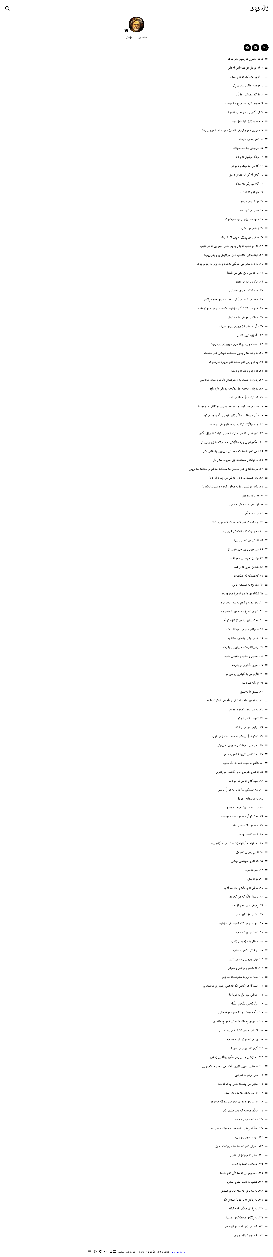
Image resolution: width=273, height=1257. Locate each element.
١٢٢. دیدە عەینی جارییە (248, 1137)
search (7, 8)
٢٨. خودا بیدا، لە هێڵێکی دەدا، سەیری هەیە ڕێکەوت (232, 299)
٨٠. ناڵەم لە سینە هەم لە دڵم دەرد (243, 763)
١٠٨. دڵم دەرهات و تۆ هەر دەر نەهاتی (240, 1012)
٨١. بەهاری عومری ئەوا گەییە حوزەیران (239, 772)
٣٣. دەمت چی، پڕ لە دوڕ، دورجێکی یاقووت (237, 344)
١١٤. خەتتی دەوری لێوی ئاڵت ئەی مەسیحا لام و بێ (232, 1066)
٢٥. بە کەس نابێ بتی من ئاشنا (245, 273)
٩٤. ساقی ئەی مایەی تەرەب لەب (243, 888)
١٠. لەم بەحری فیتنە (251, 139)
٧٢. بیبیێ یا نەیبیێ (251, 692)
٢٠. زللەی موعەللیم (251, 228)
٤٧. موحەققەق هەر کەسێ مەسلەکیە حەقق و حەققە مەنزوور (226, 469)
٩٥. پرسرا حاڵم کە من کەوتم (246, 897)
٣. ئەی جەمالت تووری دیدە (246, 77)
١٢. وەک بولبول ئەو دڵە (249, 157)
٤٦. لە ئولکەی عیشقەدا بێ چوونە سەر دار (238, 460)
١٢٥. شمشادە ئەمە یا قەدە (247, 1164)
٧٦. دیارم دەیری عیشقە (249, 727)
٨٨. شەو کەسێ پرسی (250, 834)
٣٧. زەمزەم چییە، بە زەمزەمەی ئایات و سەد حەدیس (231, 380)
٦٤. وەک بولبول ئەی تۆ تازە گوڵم (243, 620)
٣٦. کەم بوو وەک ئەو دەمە (247, 371)
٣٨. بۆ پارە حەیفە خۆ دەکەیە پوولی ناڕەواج (236, 389)
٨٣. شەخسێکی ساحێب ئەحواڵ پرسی (240, 790)
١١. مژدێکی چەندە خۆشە (248, 148)
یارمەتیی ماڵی (178, 1252)
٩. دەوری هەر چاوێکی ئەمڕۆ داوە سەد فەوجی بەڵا (232, 130)
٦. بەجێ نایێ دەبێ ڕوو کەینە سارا (242, 103)
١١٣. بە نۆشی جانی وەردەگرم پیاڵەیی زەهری (236, 1057)
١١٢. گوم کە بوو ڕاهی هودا (247, 1048)
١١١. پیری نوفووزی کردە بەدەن (245, 1039)
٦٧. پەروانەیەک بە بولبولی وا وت (243, 647)
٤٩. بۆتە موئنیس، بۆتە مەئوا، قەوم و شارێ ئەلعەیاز (232, 487)
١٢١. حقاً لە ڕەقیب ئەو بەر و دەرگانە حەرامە (236, 1128)
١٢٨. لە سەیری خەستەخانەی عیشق (242, 1191)
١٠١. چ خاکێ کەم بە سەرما (247, 950)
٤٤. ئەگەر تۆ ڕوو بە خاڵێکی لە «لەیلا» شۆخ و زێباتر (232, 442)
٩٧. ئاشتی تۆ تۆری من (249, 914)
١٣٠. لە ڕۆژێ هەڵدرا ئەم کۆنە (245, 1208)
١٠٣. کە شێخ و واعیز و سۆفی (245, 968)
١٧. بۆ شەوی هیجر (252, 201)
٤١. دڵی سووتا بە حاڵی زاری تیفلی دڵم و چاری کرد (233, 415)
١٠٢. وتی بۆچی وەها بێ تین (246, 959)
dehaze (266, 59)
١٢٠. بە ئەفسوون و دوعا (248, 1119)
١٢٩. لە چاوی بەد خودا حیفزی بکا (243, 1200)
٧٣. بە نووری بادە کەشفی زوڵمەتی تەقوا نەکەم (234, 700)
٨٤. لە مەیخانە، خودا (250, 799)
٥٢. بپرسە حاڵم (254, 513)
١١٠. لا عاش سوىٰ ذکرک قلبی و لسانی (241, 1030)
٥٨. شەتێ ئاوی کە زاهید (248, 567)
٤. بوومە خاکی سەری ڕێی (247, 85)
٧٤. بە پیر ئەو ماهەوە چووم (246, 709)
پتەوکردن (131, 1252)
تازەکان (141, 1252)
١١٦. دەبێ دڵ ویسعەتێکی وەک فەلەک (240, 1084)
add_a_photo (126, 30)
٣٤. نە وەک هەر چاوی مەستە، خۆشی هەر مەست (233, 353)
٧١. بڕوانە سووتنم (252, 683)
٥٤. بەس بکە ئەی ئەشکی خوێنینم (243, 531)
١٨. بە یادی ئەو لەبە (251, 210)
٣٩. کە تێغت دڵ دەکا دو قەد (246, 397)
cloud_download (247, 47)
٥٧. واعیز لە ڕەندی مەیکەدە (246, 558)
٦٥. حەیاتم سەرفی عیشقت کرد (244, 629)
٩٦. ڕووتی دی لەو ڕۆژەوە (247, 905)
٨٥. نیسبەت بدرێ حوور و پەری (244, 807)
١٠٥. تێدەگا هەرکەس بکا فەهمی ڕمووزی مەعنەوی (233, 986)
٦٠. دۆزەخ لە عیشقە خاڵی (247, 585)
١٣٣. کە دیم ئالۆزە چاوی (248, 1235)
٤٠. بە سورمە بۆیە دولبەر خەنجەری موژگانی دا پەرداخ (230, 406)
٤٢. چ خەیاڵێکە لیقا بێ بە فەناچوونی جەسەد (236, 424)
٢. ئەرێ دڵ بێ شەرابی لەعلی (245, 68)
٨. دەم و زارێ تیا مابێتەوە (247, 121)
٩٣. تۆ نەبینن (255, 879)
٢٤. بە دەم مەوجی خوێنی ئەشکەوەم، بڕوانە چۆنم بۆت (230, 264)
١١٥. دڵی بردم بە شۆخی (249, 1075)
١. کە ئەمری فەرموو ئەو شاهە (245, 59)
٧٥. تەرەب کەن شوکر (250, 718)
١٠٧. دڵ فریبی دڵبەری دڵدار (247, 1004)
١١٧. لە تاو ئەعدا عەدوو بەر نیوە (243, 1093)
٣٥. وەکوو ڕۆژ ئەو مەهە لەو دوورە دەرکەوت (236, 362)
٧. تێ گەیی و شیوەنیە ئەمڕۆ (245, 112)
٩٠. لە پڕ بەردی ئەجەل (249, 852)
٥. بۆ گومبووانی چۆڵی (249, 94)
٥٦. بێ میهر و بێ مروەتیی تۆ (245, 549)
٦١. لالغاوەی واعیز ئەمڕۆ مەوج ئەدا (242, 594)
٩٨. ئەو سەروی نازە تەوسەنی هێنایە (241, 923)
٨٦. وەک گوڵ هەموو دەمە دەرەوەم (242, 816)
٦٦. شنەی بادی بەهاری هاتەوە (245, 638)
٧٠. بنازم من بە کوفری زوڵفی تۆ (244, 674)
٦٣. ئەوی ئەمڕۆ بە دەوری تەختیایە (242, 611)
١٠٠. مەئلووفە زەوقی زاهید (247, 941)
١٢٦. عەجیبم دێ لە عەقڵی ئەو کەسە (241, 1173)
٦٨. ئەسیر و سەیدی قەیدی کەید (243, 656)
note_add (255, 47)
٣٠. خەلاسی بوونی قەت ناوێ (245, 317)
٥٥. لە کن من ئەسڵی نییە (248, 540)
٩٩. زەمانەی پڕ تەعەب (249, 932)
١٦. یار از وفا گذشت (251, 192)
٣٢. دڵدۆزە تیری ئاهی (250, 335)
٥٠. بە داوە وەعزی (252, 496)
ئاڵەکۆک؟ (150, 1252)
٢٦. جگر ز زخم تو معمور (248, 282)
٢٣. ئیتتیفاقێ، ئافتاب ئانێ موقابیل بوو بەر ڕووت (233, 255)
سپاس (121, 1252)
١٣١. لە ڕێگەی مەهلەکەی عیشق (244, 1217)
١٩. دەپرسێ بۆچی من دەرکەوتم (243, 219)
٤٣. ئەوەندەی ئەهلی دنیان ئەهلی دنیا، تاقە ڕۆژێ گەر (231, 433)
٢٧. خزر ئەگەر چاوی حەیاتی (246, 290)
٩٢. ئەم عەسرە (254, 870)
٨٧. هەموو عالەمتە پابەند (247, 825)
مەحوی (142, 37)
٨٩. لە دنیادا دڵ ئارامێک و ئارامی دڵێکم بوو (237, 843)
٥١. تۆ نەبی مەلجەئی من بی (246, 504)
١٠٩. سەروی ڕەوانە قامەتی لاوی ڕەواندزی (238, 1021)
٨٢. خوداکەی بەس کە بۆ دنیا (246, 781)
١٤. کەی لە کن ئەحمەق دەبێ (246, 175)
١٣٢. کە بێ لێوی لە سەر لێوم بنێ (243, 1226)
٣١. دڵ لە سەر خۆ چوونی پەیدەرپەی (240, 326)
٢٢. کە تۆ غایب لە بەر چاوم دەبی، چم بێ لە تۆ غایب (231, 246)
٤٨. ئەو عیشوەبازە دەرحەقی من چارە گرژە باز (235, 478)
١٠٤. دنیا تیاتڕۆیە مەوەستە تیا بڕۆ (242, 977)
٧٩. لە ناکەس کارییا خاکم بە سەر (243, 754)
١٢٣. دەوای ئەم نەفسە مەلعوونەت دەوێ (239, 1146)
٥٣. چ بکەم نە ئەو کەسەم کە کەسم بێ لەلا (237, 522)
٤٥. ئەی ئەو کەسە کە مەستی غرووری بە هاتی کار (233, 451)
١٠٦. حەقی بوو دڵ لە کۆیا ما (246, 995)
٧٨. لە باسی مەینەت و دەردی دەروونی (240, 745)
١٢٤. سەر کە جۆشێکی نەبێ (246, 1155)
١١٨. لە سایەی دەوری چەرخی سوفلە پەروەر (237, 1102)
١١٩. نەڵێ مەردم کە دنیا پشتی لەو (242, 1111)
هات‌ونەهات (163, 1252)
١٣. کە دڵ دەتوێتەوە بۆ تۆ (247, 166)
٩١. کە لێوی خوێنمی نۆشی (247, 861)
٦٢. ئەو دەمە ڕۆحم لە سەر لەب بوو (242, 603)
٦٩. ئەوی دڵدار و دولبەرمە (247, 665)
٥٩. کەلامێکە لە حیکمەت (248, 576)
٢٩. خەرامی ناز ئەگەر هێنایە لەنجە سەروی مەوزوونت (230, 308)
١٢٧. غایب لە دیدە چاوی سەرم (245, 1182)
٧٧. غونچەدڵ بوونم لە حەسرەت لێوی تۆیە (237, 736)
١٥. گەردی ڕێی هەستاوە (248, 184)
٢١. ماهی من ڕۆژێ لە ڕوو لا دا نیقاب (241, 237)
